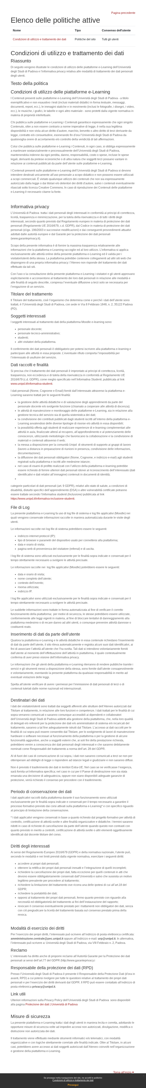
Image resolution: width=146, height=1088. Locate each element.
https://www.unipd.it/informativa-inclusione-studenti (42, 498)
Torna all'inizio (122, 1072)
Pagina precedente (123, 12)
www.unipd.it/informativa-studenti (31, 383)
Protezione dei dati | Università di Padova (51, 1004)
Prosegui (73, 1084)
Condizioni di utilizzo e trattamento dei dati (73, 1080)
